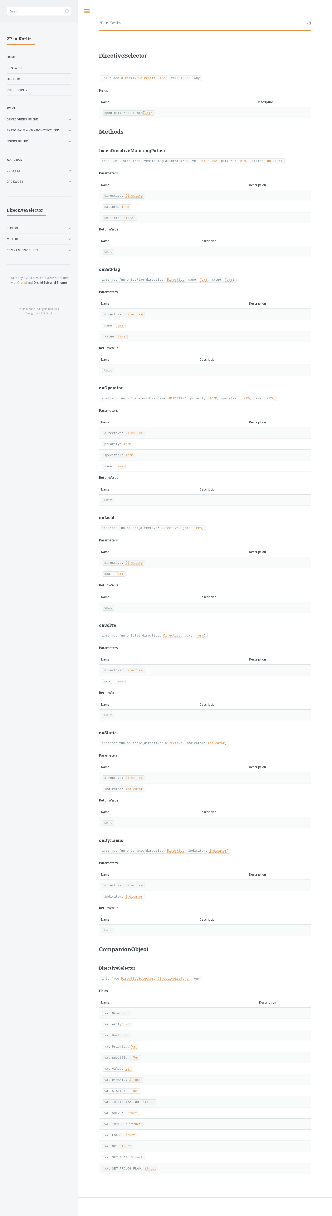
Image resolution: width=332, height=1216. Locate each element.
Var (126, 1013)
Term (146, 112)
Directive (208, 161)
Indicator (216, 743)
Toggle (87, 11)
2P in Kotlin (110, 23)
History (14, 79)
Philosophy (17, 90)
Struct (135, 1080)
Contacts (15, 68)
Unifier (274, 161)
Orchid (22, 282)
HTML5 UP (45, 313)
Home (11, 57)
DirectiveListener (174, 78)
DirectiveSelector (137, 78)
